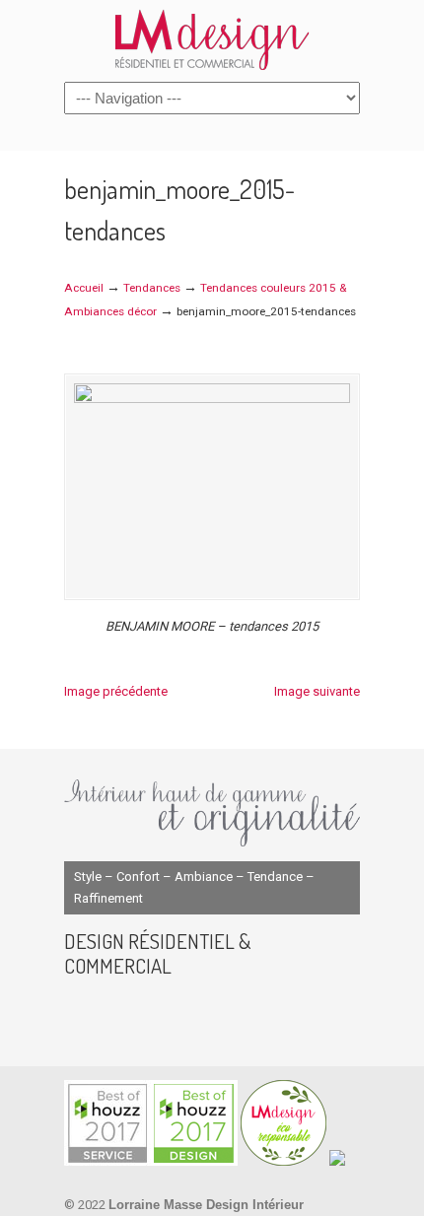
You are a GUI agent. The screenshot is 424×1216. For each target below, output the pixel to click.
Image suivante (317, 691)
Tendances (151, 288)
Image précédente (116, 691)
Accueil (84, 288)
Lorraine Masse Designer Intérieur (212, 39)
